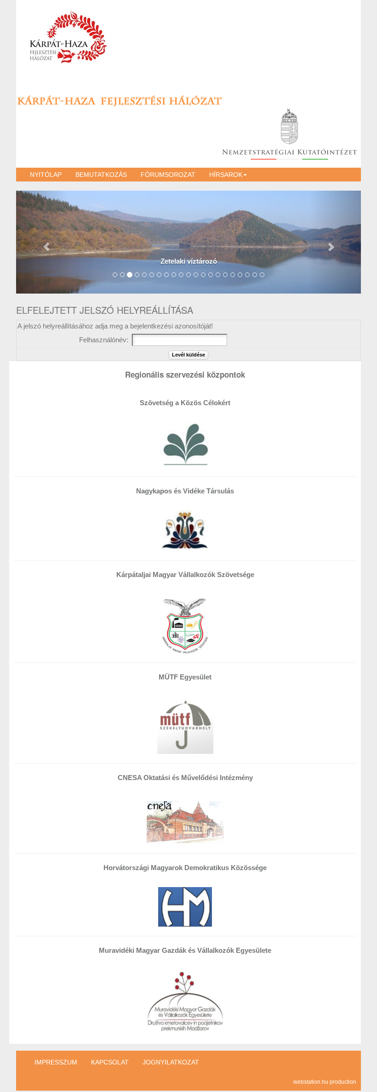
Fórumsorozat (168, 174)
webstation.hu (310, 1082)
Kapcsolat (110, 1062)
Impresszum (55, 1062)
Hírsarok (225, 174)
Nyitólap (46, 174)
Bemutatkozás (101, 174)
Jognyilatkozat (171, 1062)
